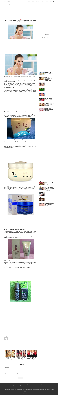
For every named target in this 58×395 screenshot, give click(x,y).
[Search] (53, 1)
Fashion (29, 1)
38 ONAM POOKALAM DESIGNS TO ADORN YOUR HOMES (49, 89)
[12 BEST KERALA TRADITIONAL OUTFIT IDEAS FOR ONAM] (41, 73)
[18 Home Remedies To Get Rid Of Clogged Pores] (41, 204)
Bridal (51, 1)
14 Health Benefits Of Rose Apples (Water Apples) (48, 99)
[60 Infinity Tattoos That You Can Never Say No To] (41, 194)
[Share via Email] (25, 333)
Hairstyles (37, 1)
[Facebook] (40, 37)
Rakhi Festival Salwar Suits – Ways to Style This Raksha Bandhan (49, 84)
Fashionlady (11, 336)
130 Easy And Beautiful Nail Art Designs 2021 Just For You (49, 188)
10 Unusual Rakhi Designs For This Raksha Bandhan (49, 94)
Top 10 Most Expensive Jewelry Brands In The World (49, 199)
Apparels (10, 4)
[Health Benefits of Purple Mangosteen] (41, 183)
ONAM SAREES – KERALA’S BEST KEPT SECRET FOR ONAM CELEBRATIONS (49, 79)
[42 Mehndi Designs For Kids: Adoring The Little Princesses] (41, 110)
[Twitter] (43, 37)
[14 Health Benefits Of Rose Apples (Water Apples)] (41, 99)
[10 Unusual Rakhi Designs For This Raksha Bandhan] (41, 94)
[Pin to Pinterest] (24, 333)
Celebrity (46, 1)
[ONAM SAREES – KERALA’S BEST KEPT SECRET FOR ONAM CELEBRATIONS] (10, 353)
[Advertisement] (19, 12)
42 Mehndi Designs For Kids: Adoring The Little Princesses (49, 109)
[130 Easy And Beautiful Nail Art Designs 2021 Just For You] (41, 188)
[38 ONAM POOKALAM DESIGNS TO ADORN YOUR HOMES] (41, 89)
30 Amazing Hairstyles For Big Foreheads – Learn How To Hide (49, 104)
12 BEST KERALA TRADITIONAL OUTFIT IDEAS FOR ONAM (49, 73)
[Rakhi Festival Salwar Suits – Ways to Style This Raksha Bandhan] (21, 353)
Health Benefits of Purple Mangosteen (49, 183)
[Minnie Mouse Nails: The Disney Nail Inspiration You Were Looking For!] (32, 353)
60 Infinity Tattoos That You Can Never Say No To (49, 193)
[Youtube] (49, 37)
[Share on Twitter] (23, 333)
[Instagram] (45, 37)
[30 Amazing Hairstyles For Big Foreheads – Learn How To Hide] (41, 104)
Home (5, 4)
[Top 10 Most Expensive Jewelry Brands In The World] (41, 199)
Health (42, 1)
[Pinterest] (47, 37)
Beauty (33, 1)
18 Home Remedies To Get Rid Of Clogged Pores (49, 204)
